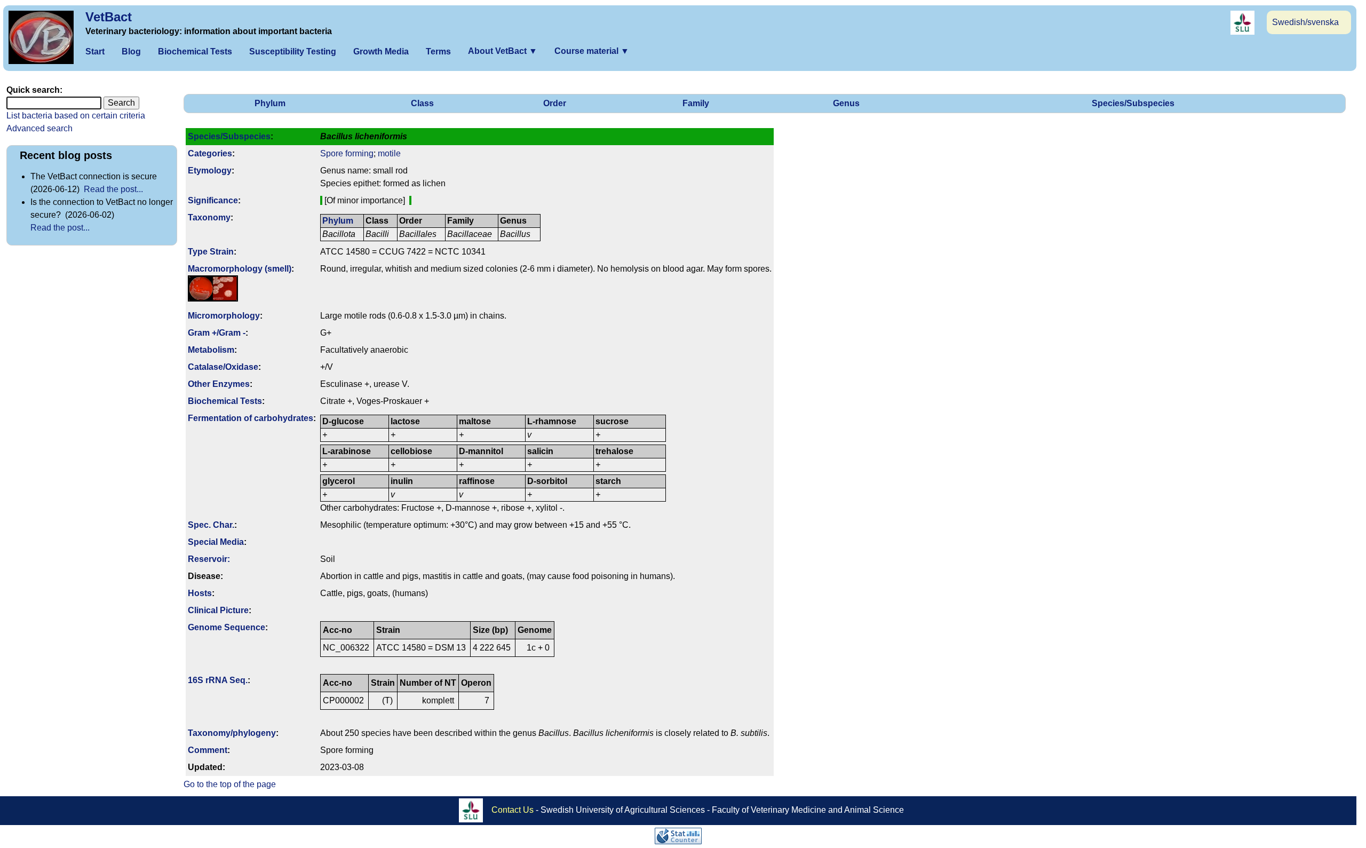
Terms (438, 51)
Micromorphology (224, 315)
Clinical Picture (218, 610)
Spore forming (347, 153)
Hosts (200, 593)
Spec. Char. (211, 524)
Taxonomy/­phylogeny (232, 733)
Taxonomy (209, 217)
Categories (210, 153)
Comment (207, 750)
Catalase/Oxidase (223, 366)
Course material (591, 51)
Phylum (270, 103)
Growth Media (381, 51)
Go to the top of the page (230, 784)
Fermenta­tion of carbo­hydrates (250, 418)
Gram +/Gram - (216, 332)
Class (422, 103)
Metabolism (211, 349)
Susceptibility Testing (292, 51)
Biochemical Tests (195, 51)
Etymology (210, 170)
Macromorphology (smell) (239, 268)
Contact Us (512, 809)
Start (95, 51)
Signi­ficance (213, 200)
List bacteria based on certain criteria (75, 115)
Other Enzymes (219, 384)
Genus (846, 103)
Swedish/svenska (1305, 22)
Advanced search (39, 128)
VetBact (108, 17)
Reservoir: (209, 559)
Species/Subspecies (1133, 103)
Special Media (216, 541)
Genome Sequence (226, 627)
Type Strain (211, 251)
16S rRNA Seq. (218, 680)
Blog (131, 51)
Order (554, 103)
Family (695, 103)
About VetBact (502, 51)
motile (389, 153)
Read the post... (113, 189)
